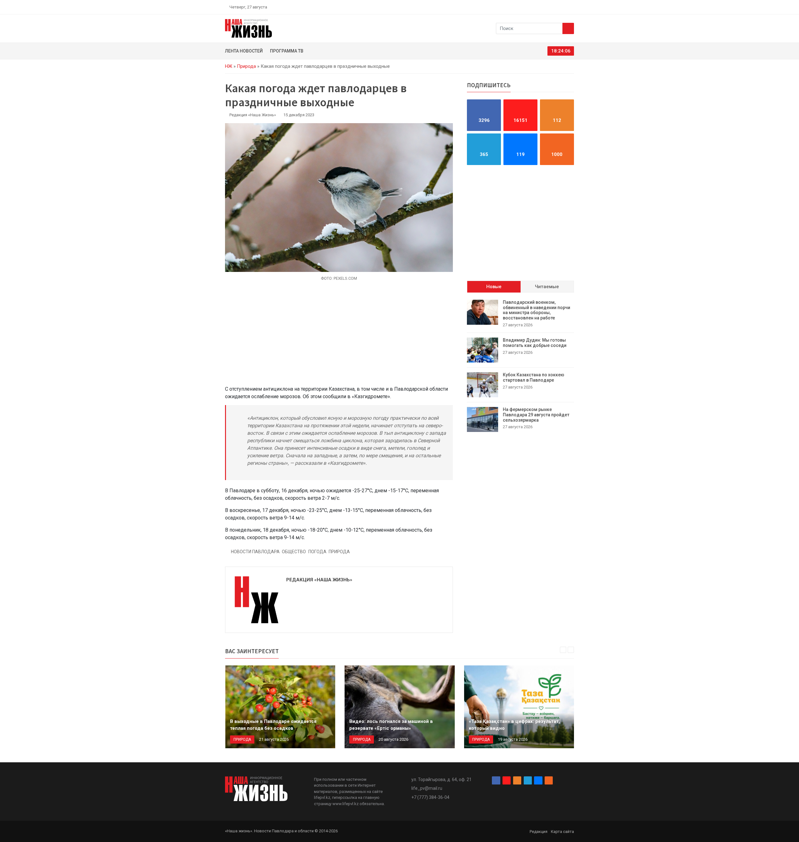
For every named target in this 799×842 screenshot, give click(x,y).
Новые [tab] (494, 286)
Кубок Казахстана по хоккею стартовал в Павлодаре (533, 377)
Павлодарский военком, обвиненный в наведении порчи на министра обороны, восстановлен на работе (536, 310)
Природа (246, 66)
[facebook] (535, 7)
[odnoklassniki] (549, 7)
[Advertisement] (339, 337)
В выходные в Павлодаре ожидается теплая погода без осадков (273, 725)
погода (317, 551)
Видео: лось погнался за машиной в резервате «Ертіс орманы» (391, 725)
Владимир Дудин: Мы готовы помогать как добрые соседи (534, 343)
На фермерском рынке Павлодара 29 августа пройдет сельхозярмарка (536, 415)
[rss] (571, 7)
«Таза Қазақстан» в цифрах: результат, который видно (514, 725)
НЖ (228, 66)
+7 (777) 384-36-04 (430, 797)
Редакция (538, 831)
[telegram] (557, 7)
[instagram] (542, 7)
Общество (294, 551)
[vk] (564, 7)
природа (339, 551)
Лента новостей (244, 50)
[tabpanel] (520, 366)
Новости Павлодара (255, 551)
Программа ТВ (286, 50)
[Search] (568, 28)
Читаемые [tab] (547, 286)
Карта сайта (562, 831)
